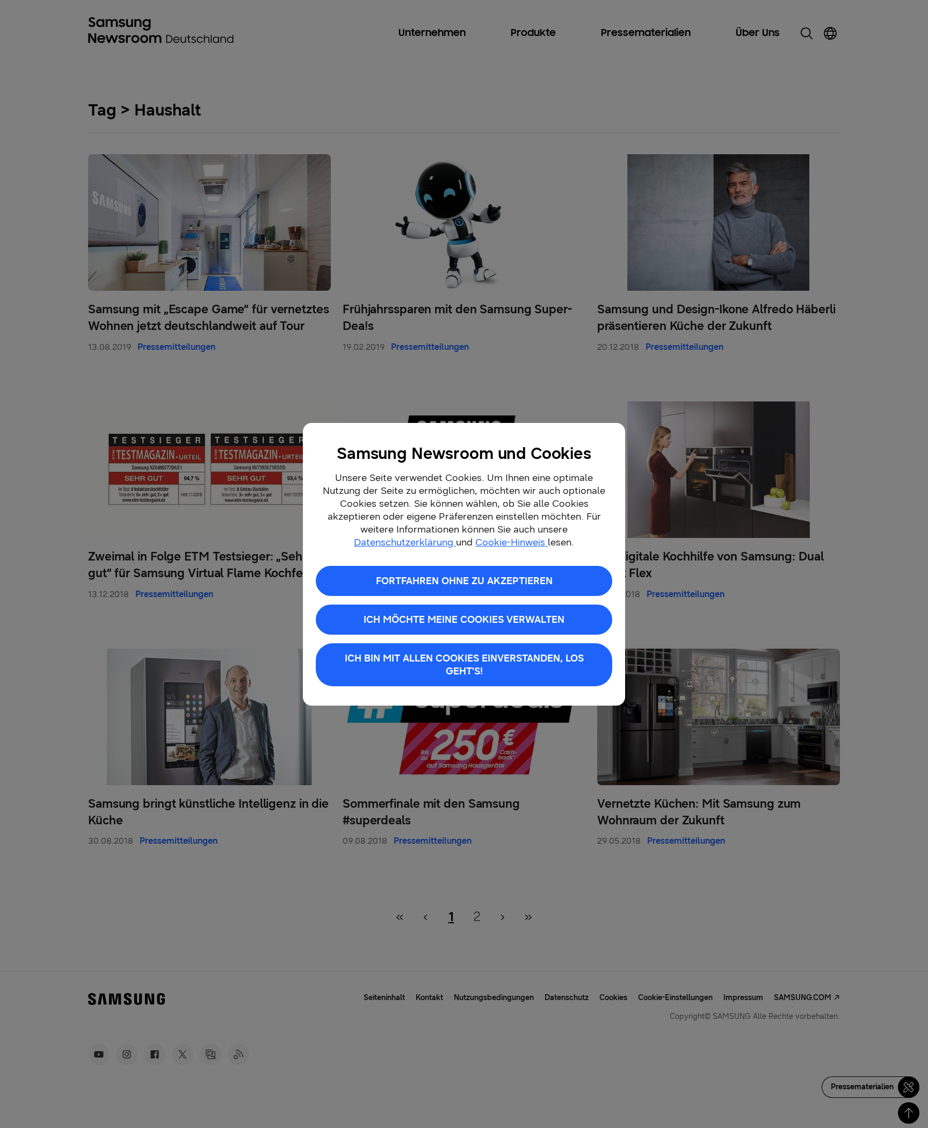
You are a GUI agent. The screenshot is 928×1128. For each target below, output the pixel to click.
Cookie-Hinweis (511, 542)
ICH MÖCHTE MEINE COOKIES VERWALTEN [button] (464, 620)
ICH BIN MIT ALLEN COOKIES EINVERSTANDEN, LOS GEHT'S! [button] (464, 664)
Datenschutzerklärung (405, 542)
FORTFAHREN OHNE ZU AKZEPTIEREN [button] (464, 581)
